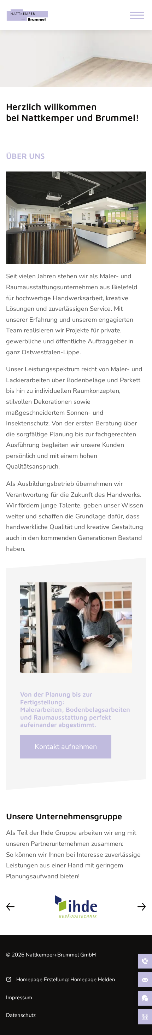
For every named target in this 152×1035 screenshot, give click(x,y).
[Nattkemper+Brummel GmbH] (27, 15)
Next (141, 906)
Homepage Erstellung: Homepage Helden (65, 979)
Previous (10, 906)
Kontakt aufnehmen (66, 746)
